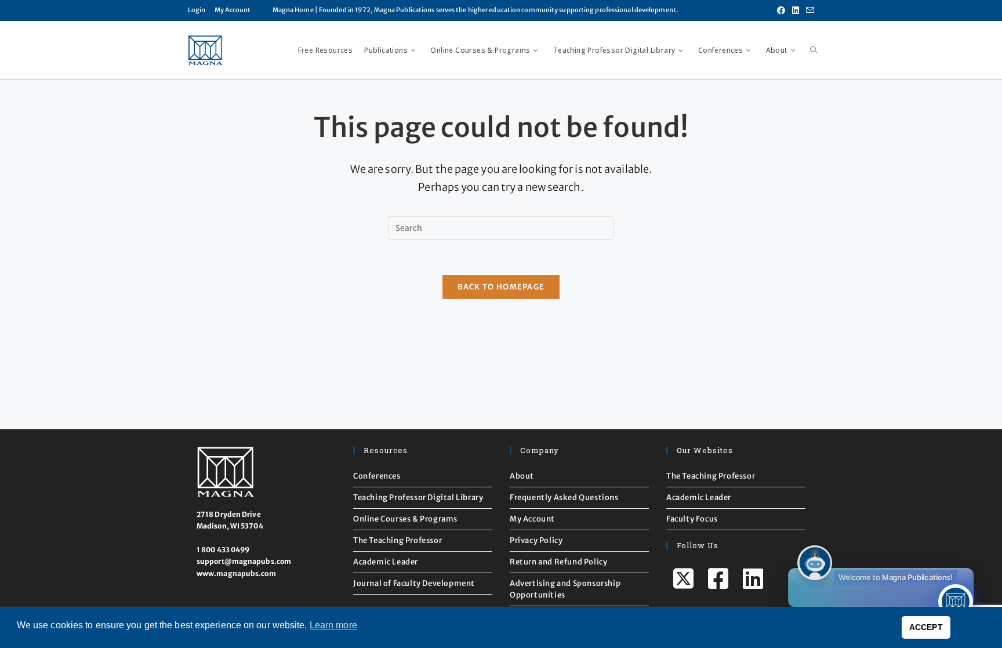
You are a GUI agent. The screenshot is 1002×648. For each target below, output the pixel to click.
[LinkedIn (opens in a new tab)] (796, 10)
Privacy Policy (536, 540)
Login (197, 10)
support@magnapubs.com (244, 561)
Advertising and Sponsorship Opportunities (565, 589)
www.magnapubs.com (236, 573)
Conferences (377, 476)
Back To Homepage (501, 287)
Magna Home (293, 10)
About (522, 476)
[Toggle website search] (813, 50)
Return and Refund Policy (558, 562)
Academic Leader (385, 562)
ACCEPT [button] (926, 627)
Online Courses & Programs (405, 519)
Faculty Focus (692, 519)
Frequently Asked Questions (564, 497)
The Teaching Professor (397, 540)
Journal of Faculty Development (414, 583)
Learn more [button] (333, 625)
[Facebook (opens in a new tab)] (781, 10)
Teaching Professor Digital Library (418, 497)
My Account (233, 10)
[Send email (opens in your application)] (808, 10)
